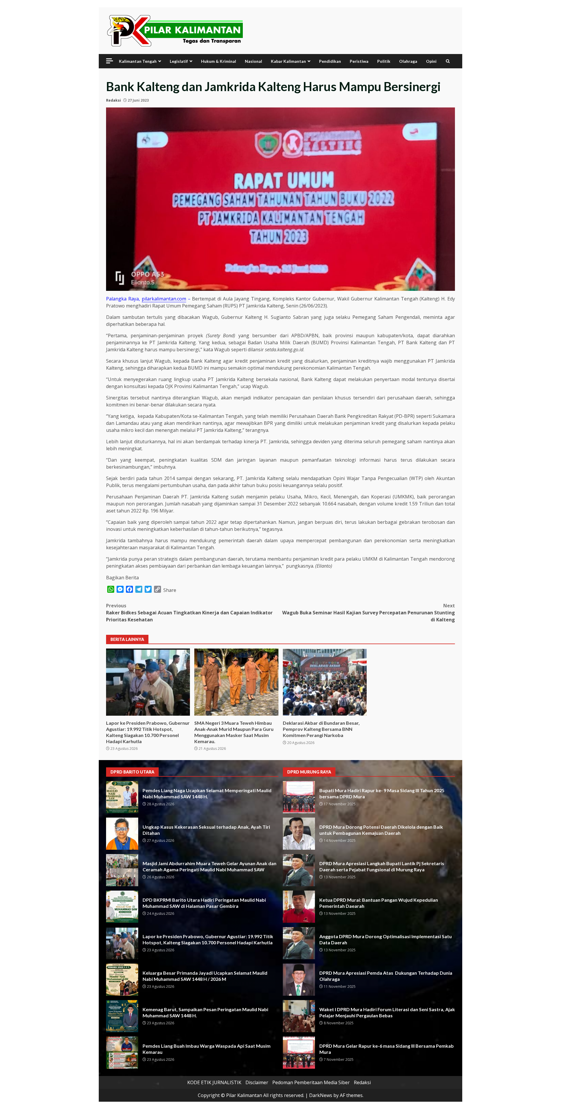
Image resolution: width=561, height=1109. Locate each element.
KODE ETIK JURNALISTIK (214, 1082)
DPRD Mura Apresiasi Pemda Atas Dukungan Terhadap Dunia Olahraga (299, 980)
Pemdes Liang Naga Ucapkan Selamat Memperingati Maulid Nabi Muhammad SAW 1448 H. (122, 797)
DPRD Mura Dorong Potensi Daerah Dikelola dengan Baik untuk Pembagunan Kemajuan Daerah (299, 834)
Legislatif (179, 61)
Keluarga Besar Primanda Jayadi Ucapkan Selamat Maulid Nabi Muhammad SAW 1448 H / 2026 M (122, 980)
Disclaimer (256, 1082)
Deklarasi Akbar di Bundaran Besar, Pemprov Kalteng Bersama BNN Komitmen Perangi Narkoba (325, 682)
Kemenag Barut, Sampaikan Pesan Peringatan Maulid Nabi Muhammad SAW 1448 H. (122, 1016)
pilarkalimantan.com (164, 298)
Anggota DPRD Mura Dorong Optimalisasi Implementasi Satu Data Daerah (299, 943)
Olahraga (408, 61)
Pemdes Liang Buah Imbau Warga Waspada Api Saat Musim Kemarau (122, 1053)
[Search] (448, 61)
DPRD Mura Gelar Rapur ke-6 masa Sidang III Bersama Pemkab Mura (299, 1053)
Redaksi (113, 100)
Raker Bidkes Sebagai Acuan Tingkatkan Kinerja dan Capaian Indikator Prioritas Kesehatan (189, 612)
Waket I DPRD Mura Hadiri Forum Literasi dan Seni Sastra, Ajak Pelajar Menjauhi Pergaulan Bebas (299, 1016)
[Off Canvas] (109, 60)
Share (169, 590)
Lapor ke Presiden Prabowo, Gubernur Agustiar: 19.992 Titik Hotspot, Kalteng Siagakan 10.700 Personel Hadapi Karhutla (148, 682)
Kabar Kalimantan (288, 61)
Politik (383, 61)
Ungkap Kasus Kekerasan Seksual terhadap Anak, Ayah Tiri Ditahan (122, 834)
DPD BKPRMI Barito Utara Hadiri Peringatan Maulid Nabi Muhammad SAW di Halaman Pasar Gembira (122, 907)
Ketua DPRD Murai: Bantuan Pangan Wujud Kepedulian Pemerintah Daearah (299, 907)
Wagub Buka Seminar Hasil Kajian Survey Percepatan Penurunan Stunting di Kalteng (368, 612)
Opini (431, 61)
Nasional (253, 61)
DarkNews (320, 1095)
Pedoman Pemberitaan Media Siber (311, 1082)
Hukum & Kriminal (218, 61)
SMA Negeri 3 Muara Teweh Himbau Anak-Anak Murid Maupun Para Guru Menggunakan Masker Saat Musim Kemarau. (236, 682)
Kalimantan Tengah (138, 61)
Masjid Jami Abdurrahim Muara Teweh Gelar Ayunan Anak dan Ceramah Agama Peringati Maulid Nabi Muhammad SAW (122, 870)
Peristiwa (359, 61)
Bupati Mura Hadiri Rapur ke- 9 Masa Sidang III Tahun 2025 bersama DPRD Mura (299, 797)
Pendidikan (330, 61)
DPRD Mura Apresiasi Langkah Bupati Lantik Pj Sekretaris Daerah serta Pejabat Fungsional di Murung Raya (299, 870)
